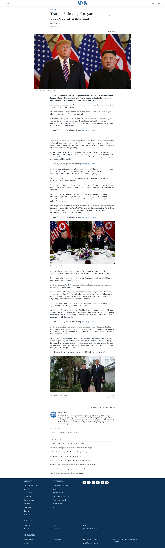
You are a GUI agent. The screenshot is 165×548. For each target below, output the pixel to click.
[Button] (111, 32)
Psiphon (86, 525)
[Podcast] (102, 482)
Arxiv (55, 543)
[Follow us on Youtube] (93, 482)
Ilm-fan (26, 511)
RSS (54, 525)
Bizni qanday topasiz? (90, 539)
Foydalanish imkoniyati (91, 543)
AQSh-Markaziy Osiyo (31, 485)
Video (55, 489)
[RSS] (98, 482)
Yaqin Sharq (28, 493)
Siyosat (53, 9)
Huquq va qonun (29, 500)
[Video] (159, 3)
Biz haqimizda (29, 539)
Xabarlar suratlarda (59, 500)
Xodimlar (27, 543)
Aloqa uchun (57, 539)
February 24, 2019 (89, 322)
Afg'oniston (28, 489)
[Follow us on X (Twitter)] (89, 482)
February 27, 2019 (89, 130)
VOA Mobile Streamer (90, 529)
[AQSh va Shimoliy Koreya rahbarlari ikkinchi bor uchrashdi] (82, 374)
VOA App (27, 525)
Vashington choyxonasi (61, 496)
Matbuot (27, 504)
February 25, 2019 (89, 217)
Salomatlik (27, 507)
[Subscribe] (107, 482)
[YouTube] (153, 3)
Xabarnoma (57, 529)
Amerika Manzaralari (60, 485)
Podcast (26, 529)
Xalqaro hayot (58, 493)
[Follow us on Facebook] (84, 482)
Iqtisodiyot (27, 496)
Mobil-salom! (58, 504)
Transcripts (57, 507)
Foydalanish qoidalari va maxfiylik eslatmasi (125, 540)
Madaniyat (27, 514)
